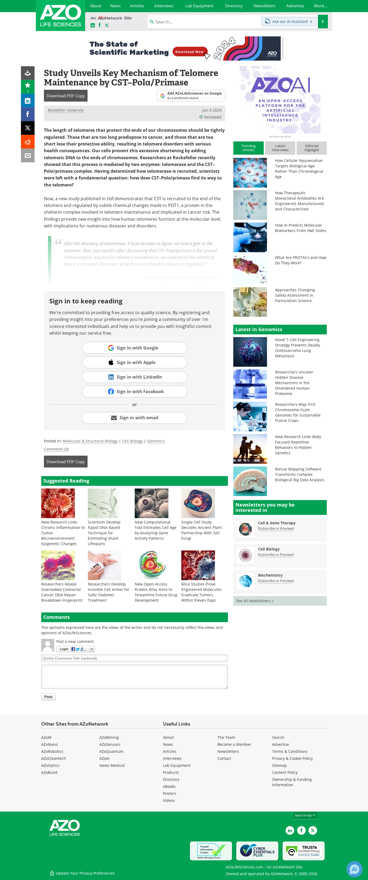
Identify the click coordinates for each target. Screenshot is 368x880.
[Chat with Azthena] (354, 869)
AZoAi (104, 758)
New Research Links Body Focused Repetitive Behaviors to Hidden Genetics (298, 444)
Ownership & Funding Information (292, 782)
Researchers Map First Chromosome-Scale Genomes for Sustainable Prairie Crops (298, 412)
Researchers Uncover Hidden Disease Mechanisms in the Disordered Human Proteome (294, 382)
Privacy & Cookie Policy (292, 758)
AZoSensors (109, 744)
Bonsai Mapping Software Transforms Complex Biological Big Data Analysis (299, 474)
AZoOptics (50, 765)
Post (48, 696)
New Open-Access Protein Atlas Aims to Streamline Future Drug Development (156, 592)
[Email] (28, 155)
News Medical (112, 765)
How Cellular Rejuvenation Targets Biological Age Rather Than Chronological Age (299, 168)
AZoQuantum (111, 751)
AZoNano (49, 744)
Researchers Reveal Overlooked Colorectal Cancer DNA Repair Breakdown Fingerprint (62, 592)
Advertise (280, 744)
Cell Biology (132, 441)
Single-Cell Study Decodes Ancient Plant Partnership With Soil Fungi (201, 530)
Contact (224, 758)
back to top (304, 815)
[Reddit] (28, 142)
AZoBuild (49, 772)
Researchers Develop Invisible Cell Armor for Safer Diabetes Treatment (108, 592)
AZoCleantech (53, 758)
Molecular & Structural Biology (90, 441)
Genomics (156, 441)
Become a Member (234, 744)
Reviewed (212, 116)
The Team (226, 737)
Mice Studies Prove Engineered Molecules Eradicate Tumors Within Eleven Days (201, 592)
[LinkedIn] (28, 101)
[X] (28, 128)
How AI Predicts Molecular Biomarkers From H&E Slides (300, 228)
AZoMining (109, 737)
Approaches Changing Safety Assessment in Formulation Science (295, 295)
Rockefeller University (66, 110)
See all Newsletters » (254, 600)
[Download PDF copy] (28, 73)
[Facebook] (28, 114)
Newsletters (228, 751)
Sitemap (279, 765)
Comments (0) (56, 449)
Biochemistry (270, 575)
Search (278, 737)
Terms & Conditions (290, 751)
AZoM (46, 737)
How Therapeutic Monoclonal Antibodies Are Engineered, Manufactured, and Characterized (299, 201)
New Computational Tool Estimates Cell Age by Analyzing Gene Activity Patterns (155, 530)
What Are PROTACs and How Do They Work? (300, 260)
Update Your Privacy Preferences (85, 873)
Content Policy (285, 772)
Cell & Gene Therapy (277, 522)
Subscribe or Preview (276, 528)
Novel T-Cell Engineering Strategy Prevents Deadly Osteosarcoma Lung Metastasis (297, 347)
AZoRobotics (52, 751)
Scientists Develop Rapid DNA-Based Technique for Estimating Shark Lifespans (104, 532)
